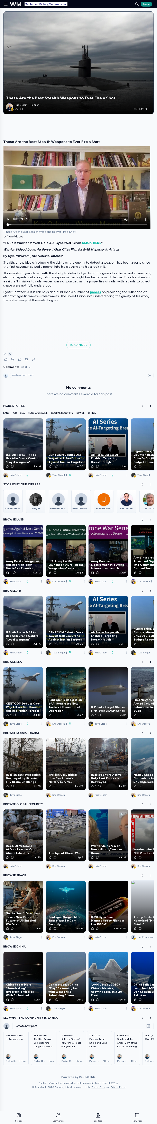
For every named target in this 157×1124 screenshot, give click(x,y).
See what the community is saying (30, 1017)
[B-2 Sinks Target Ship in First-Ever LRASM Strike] (108, 693)
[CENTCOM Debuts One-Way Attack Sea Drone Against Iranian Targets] (66, 444)
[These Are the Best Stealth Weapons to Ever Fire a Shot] (78, 63)
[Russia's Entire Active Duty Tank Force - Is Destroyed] (108, 764)
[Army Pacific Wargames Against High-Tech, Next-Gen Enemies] (23, 551)
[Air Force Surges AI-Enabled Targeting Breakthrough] (108, 444)
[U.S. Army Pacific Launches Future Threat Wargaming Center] (66, 551)
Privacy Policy (118, 1087)
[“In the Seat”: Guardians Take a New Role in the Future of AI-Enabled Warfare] (23, 907)
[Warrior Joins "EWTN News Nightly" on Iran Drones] (108, 835)
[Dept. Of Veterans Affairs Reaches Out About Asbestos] (23, 835)
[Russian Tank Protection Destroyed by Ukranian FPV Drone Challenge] (23, 764)
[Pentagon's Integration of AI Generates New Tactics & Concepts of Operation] (66, 693)
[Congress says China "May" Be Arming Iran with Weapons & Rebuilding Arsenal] (66, 978)
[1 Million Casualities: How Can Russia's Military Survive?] (66, 764)
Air (10, 354)
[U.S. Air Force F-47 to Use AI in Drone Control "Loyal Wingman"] (23, 444)
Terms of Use (98, 1087)
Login (146, 4)
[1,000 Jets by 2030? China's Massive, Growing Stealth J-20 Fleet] (108, 978)
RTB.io (114, 1083)
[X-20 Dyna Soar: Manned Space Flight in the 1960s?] (108, 907)
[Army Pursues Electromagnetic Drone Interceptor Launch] (108, 551)
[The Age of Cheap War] (66, 835)
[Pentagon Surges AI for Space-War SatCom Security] (66, 907)
